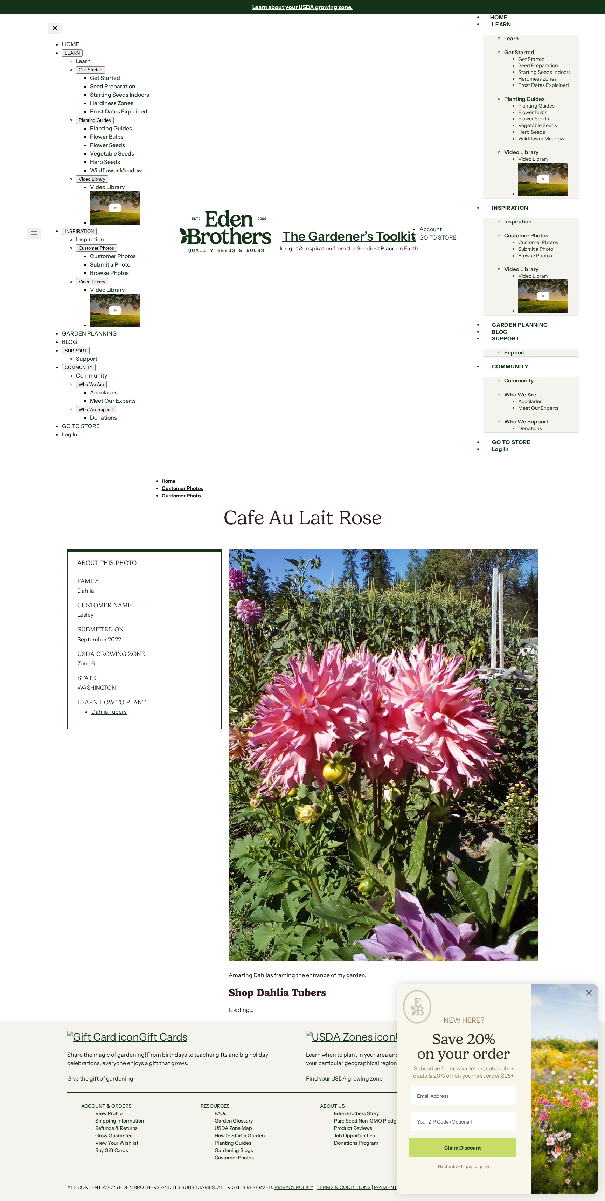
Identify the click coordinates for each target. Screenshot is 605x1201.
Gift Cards (163, 1036)
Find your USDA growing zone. (345, 1078)
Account (430, 229)
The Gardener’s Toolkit (349, 236)
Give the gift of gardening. (101, 1078)
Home (168, 481)
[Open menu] (34, 233)
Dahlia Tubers (109, 711)
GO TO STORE (438, 237)
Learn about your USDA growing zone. (302, 7)
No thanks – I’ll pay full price (464, 1166)
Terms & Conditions (344, 1187)
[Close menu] (55, 28)
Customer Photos (182, 488)
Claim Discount (462, 1148)
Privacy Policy (293, 1187)
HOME (70, 44)
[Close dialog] (589, 993)
